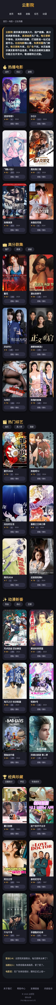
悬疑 (30, 249)
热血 (7, 604)
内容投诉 (48, 988)
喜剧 (31, 427)
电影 (20, 13)
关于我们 (8, 988)
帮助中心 (21, 988)
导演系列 (35, 781)
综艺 (36, 13)
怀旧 (22, 781)
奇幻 (18, 604)
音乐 (7, 427)
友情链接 (35, 988)
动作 (7, 72)
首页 (11, 13)
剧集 (28, 13)
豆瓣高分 (8, 781)
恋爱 (30, 604)
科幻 (18, 72)
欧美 (18, 249)
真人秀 (19, 427)
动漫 (45, 13)
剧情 (30, 72)
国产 (7, 249)
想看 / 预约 (14, 124)
